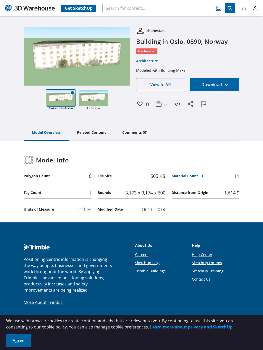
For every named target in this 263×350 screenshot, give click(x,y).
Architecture (147, 60)
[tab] (46, 133)
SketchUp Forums (207, 262)
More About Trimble (43, 302)
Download (212, 84)
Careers (141, 254)
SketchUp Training (207, 271)
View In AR (160, 84)
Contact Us (201, 279)
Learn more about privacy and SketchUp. (192, 327)
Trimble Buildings (150, 271)
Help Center (202, 254)
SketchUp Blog (147, 262)
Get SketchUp (78, 8)
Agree (18, 340)
